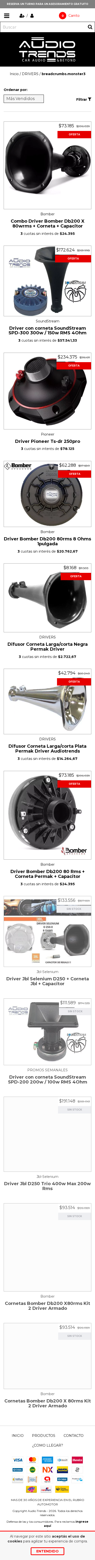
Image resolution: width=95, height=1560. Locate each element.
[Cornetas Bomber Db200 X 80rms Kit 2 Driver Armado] (47, 1356)
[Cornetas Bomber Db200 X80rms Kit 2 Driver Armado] (47, 1247)
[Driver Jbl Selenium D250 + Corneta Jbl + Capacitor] (47, 931)
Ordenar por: (16, 90)
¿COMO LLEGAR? (47, 1445)
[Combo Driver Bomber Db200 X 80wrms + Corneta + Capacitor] (47, 165)
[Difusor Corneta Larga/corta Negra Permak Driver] (47, 598)
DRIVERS (30, 74)
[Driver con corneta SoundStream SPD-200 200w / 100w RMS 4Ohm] (47, 1032)
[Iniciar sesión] (32, 15)
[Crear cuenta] (22, 15)
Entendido (47, 1551)
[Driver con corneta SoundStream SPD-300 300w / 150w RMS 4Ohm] (47, 281)
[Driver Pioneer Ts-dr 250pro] (47, 391)
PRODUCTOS (43, 1435)
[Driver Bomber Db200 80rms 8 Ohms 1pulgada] (47, 494)
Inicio (14, 74)
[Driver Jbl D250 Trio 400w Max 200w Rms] (47, 1134)
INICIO (18, 1435)
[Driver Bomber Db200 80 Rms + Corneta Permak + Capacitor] (47, 815)
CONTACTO (74, 1435)
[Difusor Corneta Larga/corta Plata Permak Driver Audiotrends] (47, 701)
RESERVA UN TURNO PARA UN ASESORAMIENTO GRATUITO (47, 4)
